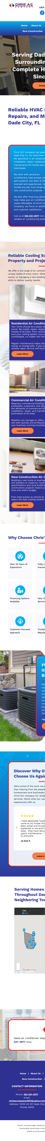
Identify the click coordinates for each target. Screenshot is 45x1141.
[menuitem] (24, 25)
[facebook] (42, 13)
